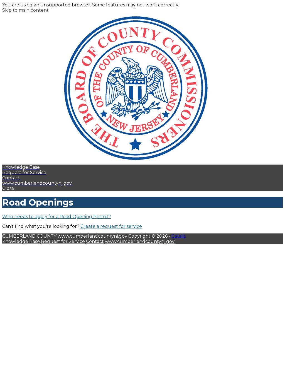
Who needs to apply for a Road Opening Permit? (56, 216)
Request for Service (63, 241)
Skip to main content (25, 10)
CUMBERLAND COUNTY (30, 236)
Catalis (178, 236)
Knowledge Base (21, 241)
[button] (142, 188)
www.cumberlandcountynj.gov (93, 236)
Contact (95, 241)
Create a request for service (111, 226)
